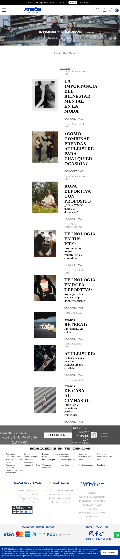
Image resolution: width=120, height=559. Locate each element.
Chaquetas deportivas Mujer (85, 455)
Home (57, 53)
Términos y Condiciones (60, 490)
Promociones (60, 502)
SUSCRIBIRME (57, 435)
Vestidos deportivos (32, 465)
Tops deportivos (66, 465)
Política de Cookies (94, 551)
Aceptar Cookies (109, 552)
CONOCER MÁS (73, 119)
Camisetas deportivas (64, 455)
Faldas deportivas (67, 459)
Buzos (99, 459)
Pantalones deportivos (28, 460)
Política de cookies (60, 498)
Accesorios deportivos (10, 466)
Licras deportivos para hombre (14, 471)
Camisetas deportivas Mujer (31, 455)
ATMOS (73, 2)
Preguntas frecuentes (92, 501)
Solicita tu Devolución (92, 497)
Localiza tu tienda (28, 494)
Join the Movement (28, 490)
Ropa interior (102, 465)
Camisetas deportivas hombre (14, 455)
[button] (104, 10)
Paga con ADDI (92, 505)
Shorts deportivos (85, 465)
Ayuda (92, 493)
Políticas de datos (59, 494)
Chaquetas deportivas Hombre (104, 455)
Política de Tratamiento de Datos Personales (25, 553)
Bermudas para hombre (14, 460)
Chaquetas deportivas (46, 466)
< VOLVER (65, 68)
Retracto (92, 509)
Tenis (80, 459)
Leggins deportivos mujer (51, 455)
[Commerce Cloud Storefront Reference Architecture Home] (33, 10)
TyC (87, 2)
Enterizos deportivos (50, 459)
